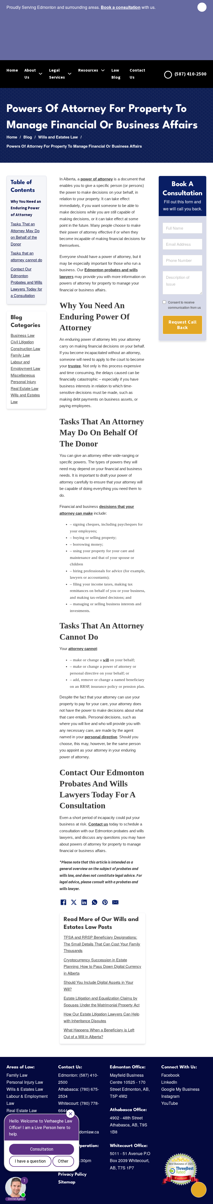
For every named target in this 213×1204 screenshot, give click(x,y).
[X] (74, 902)
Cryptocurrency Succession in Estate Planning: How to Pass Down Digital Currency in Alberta (102, 966)
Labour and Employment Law (25, 365)
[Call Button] (199, 1189)
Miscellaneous (23, 375)
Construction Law (25, 348)
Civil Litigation (22, 341)
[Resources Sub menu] (103, 70)
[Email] (115, 902)
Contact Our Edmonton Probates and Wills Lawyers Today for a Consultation (26, 282)
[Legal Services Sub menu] (70, 74)
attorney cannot (82, 648)
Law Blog (116, 73)
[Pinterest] (105, 902)
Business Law (23, 335)
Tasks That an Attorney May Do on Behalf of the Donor (25, 234)
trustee (74, 366)
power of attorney (97, 179)
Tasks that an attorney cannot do (26, 256)
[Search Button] (202, 7)
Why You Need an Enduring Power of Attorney (26, 208)
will (106, 660)
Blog (27, 137)
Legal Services (57, 73)
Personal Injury (23, 381)
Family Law (20, 355)
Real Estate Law (24, 388)
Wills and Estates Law (58, 137)
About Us (30, 73)
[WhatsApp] (94, 902)
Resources (88, 70)
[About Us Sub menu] (40, 74)
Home (12, 70)
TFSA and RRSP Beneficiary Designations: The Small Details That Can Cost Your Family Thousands (102, 943)
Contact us (98, 824)
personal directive (101, 737)
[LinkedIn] (84, 902)
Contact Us (137, 73)
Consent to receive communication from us (184, 305)
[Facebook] (63, 902)
